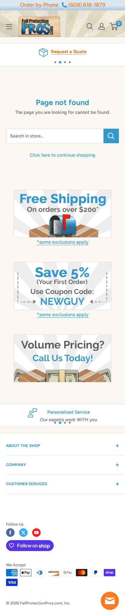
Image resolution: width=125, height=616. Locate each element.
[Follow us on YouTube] (36, 532)
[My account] (102, 26)
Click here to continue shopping (62, 155)
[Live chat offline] (110, 601)
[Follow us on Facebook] (10, 532)
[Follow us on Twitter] (23, 532)
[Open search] (89, 26)
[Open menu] (9, 26)
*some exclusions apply (63, 242)
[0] (114, 26)
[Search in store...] (111, 136)
